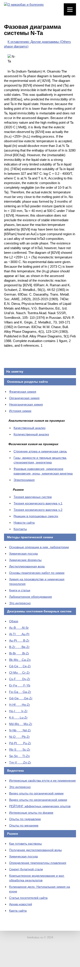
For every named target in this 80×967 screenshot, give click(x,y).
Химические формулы (25, 560)
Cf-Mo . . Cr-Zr (19, 672)
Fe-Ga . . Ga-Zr (20, 692)
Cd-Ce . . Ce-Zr (20, 666)
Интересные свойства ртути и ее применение (42, 780)
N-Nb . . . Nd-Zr (20, 730)
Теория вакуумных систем (33, 497)
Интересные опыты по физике (31, 812)
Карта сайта (18, 910)
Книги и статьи (19, 590)
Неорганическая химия (26, 404)
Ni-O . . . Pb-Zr (19, 736)
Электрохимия (24, 480)
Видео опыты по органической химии (36, 793)
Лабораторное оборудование (30, 596)
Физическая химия (22, 391)
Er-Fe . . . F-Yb (19, 685)
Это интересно (20, 603)
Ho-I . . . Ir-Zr (18, 711)
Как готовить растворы (25, 843)
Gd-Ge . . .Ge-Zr (20, 698)
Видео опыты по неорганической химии (38, 800)
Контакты (20, 529)
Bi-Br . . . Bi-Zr (19, 653)
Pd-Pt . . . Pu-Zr (20, 743)
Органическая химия (24, 398)
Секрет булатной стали (26, 869)
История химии (20, 411)
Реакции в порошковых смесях (36, 516)
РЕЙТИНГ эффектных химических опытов (39, 806)
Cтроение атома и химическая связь (40, 451)
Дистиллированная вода (27, 566)
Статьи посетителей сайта (28, 898)
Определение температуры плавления (37, 863)
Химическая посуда (23, 553)
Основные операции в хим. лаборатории (39, 547)
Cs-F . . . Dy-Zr (19, 679)
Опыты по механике (23, 825)
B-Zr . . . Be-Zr (19, 647)
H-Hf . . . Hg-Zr (19, 704)
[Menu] (70, 9)
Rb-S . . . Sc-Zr (19, 749)
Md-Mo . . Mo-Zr (20, 724)
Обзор (13, 621)
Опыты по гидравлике (25, 819)
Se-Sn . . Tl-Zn (19, 756)
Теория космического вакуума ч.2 (38, 509)
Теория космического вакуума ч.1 (38, 503)
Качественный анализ (29, 428)
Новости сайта (24, 522)
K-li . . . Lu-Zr (18, 717)
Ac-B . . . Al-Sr (19, 627)
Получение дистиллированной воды (35, 850)
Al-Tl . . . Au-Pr (19, 634)
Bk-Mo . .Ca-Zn (20, 659)
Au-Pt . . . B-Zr (19, 640)
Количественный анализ (31, 434)
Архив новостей (20, 904)
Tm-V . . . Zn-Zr (20, 762)
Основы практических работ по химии (36, 573)
